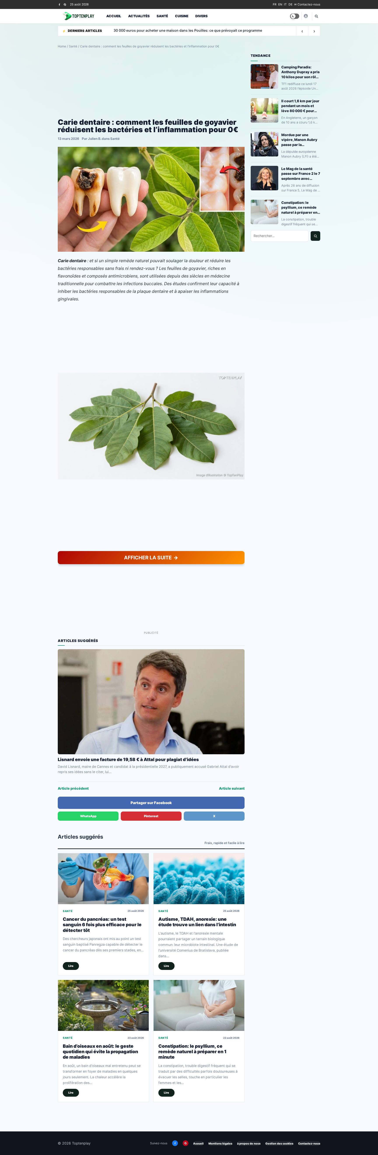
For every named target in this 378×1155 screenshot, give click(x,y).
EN (280, 4)
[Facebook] (59, 4)
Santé (162, 16)
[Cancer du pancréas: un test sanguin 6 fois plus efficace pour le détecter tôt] (103, 878)
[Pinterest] (64, 4)
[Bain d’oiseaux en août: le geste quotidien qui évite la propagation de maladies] (103, 1005)
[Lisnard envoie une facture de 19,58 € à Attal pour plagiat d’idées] (151, 701)
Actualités (139, 16)
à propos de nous (249, 1143)
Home (62, 46)
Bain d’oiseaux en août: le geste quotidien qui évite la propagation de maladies (100, 1051)
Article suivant (232, 788)
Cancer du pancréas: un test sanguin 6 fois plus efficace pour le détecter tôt (102, 924)
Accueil (113, 16)
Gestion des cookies (279, 1143)
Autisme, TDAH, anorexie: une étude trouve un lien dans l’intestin (197, 921)
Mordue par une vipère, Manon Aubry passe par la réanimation (299, 140)
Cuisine (181, 16)
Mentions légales (220, 1143)
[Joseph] (305, 16)
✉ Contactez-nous (307, 4)
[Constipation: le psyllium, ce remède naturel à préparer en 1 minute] (199, 1005)
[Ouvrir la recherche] (316, 16)
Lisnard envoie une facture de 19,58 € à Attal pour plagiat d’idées (128, 759)
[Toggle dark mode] (294, 16)
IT (285, 4)
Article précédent (73, 788)
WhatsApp (88, 816)
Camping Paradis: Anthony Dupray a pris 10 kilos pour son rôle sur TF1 (300, 72)
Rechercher (315, 236)
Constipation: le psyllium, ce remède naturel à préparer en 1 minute (192, 1051)
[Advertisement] (151, 83)
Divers (201, 16)
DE (290, 4)
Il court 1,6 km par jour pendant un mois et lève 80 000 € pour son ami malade (300, 106)
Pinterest (151, 816)
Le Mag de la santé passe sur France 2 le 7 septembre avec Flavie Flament (300, 173)
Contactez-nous (309, 1143)
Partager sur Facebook (151, 803)
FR (274, 4)
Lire (71, 966)
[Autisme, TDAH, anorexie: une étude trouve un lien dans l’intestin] (199, 878)
